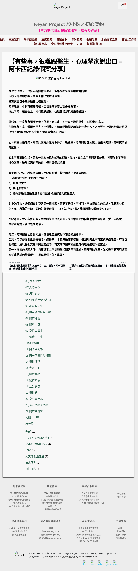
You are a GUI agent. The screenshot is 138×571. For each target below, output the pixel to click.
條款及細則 (121, 534)
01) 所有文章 (33, 281)
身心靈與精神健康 (51, 521)
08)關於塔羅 (32, 324)
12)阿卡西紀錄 (34, 349)
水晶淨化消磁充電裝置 (19, 528)
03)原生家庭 (32, 293)
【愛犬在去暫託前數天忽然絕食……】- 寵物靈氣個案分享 (97, 267)
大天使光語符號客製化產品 (88, 534)
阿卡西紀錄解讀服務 (19, 493)
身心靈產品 (88, 521)
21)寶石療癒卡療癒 (36, 405)
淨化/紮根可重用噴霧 (88, 541)
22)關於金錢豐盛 (35, 411)
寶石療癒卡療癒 (19, 534)
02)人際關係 (32, 287)
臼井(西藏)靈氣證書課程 (52, 499)
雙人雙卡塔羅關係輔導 (89, 499)
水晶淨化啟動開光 (19, 531)
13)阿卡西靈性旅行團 (38, 355)
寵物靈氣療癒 (52, 496)
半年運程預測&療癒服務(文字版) (90, 503)
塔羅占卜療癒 (89, 486)
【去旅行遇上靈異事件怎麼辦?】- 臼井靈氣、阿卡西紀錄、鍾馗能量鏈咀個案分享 (37, 267)
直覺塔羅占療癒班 (89, 496)
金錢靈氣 (52, 506)
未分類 (29, 423)
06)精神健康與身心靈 (38, 312)
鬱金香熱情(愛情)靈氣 (52, 503)
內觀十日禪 (32, 417)
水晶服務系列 (19, 521)
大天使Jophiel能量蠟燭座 (88, 538)
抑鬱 (51, 528)
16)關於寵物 (32, 374)
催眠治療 (121, 493)
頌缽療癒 (121, 497)
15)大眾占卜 (32, 367)
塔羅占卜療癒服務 (89, 493)
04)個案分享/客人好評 (38, 299)
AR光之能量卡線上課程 (19, 506)
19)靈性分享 (32, 392)
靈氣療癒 (52, 486)
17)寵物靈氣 (32, 380)
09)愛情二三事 (34, 330)
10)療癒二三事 (34, 336)
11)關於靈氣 (32, 343)
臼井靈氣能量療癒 (52, 493)
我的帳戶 (121, 531)
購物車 (121, 528)
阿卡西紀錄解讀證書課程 (19, 499)
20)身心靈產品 (34, 398)
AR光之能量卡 (19, 503)
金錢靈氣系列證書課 (52, 509)
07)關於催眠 (32, 318)
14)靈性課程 (32, 361)
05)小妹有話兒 (34, 306)
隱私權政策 (121, 538)
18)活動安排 (32, 386)
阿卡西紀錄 (19, 486)
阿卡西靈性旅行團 (19, 496)
